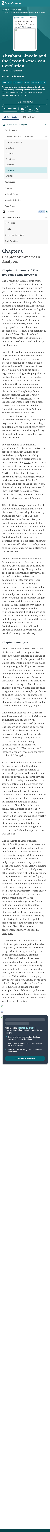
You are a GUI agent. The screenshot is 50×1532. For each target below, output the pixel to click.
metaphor (7, 933)
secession (26, 398)
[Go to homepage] (12, 3)
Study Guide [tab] (12, 117)
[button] (23, 108)
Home (4, 9)
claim (27, 462)
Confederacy (9, 455)
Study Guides (15, 9)
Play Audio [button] (12, 109)
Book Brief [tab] (30, 117)
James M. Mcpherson (12, 70)
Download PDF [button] (26, 102)
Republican (33, 391)
